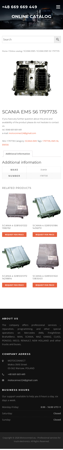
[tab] (17, 154)
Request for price (14, 234)
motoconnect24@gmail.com (22, 133)
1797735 (46, 140)
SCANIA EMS (29, 51)
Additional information (18, 153)
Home (5, 51)
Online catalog (15, 51)
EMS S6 (54, 140)
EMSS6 (5, 144)
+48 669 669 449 (19, 7)
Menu (58, 6)
